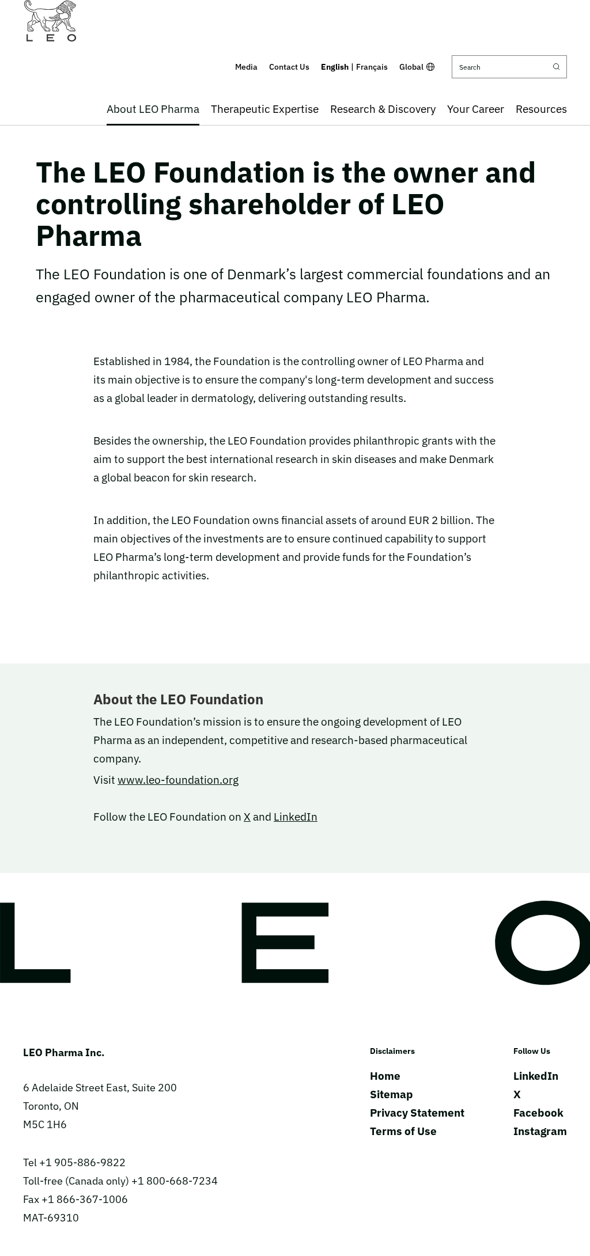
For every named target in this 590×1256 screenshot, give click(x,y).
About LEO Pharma (153, 109)
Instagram (540, 1131)
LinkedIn (295, 817)
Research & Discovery (383, 109)
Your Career (475, 109)
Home (385, 1076)
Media (246, 67)
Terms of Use (403, 1131)
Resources (541, 109)
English (335, 67)
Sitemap (391, 1094)
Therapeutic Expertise (265, 109)
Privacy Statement (417, 1113)
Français (372, 67)
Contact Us (289, 67)
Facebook (538, 1113)
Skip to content (295, 8)
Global (411, 67)
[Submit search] (556, 66)
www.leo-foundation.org (178, 780)
